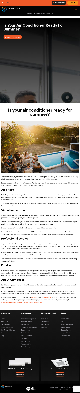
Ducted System (26, 330)
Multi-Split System (27, 333)
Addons (4, 333)
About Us (4, 322)
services (34, 297)
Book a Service (66, 330)
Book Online (73, 3)
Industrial (49, 13)
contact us (47, 297)
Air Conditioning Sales (28, 319)
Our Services (5, 324)
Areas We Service (7, 327)
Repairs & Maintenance (29, 327)
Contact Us (6, 3)
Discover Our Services (12, 37)
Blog (2, 336)
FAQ (62, 322)
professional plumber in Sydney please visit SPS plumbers (21, 302)
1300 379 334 (60, 3)
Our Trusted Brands (8, 330)
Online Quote (65, 327)
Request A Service (67, 333)
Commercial (40, 13)
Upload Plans (65, 336)
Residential (31, 13)
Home (3, 319)
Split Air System (26, 336)
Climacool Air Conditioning (67, 387)
